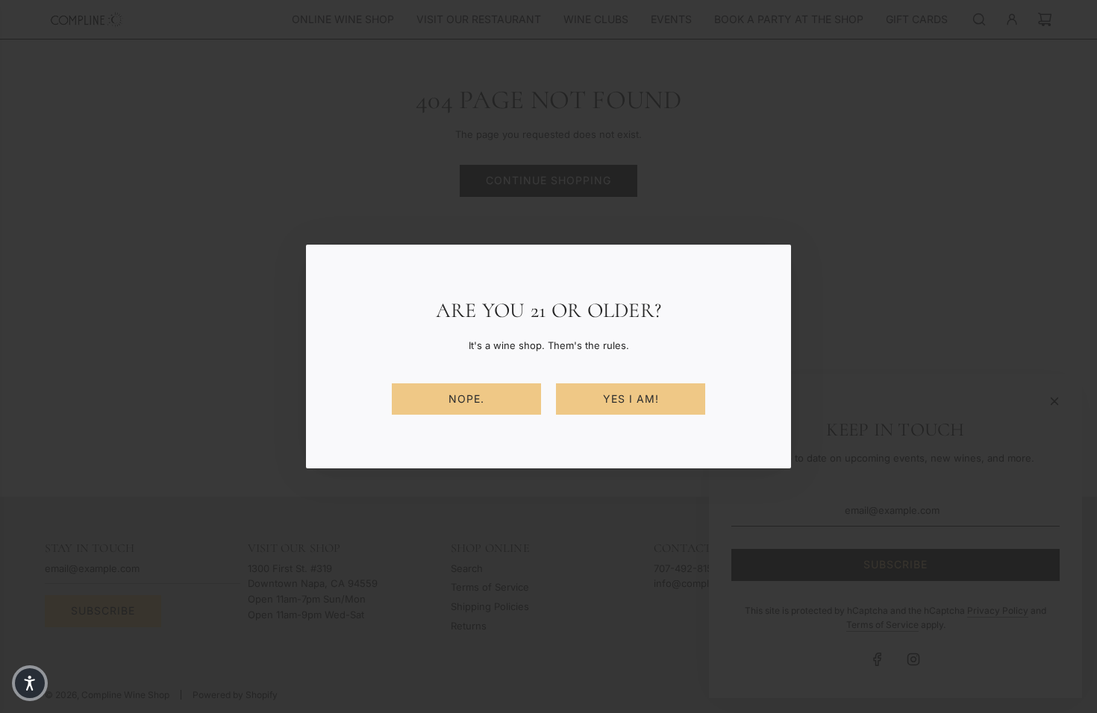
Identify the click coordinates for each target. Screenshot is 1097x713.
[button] (30, 683)
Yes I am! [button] (631, 398)
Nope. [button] (466, 398)
